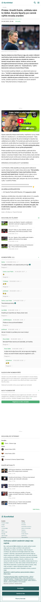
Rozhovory (24, 535)
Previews (23, 524)
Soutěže (3, 521)
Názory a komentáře (26, 528)
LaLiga (2, 524)
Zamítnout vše (20, 593)
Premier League (5, 522)
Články (23, 521)
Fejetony (23, 530)
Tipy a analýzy (24, 537)
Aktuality (4, 7)
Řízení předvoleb (20, 598)
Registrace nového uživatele (20, 402)
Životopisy (23, 531)
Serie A (3, 526)
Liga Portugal (4, 535)
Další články (36, 509)
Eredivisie (3, 537)
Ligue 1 (3, 530)
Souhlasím (20, 588)
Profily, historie (24, 533)
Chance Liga (4, 531)
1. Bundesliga (4, 528)
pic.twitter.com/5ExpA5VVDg (10, 189)
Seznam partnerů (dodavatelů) (13, 583)
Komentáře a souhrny (26, 526)
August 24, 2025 (30, 192)
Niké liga (3, 533)
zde (31, 398)
